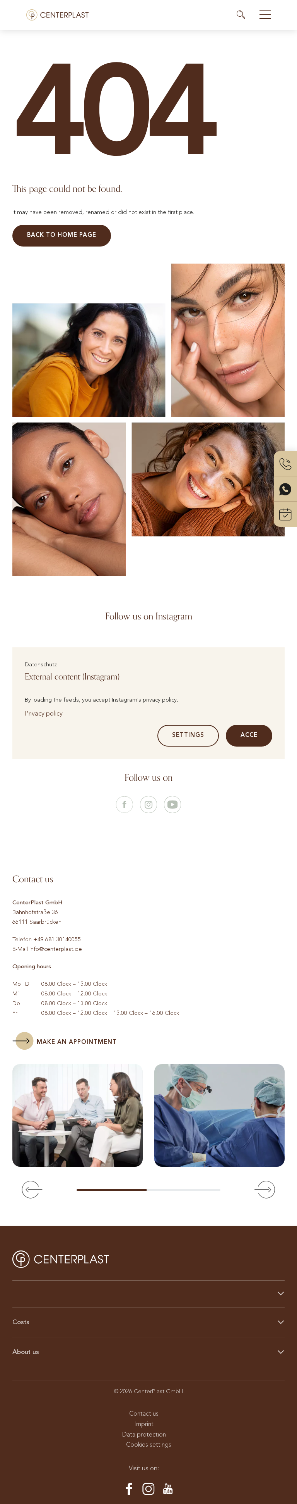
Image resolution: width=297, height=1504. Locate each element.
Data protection (144, 1434)
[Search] (244, 14)
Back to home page (61, 234)
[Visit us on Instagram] (148, 805)
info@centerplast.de (55, 948)
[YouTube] (168, 1489)
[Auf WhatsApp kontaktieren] (285, 489)
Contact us (144, 1413)
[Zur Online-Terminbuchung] (285, 514)
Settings (188, 734)
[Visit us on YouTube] (172, 805)
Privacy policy (44, 713)
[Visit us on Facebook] (124, 805)
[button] (32, 1190)
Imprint (144, 1424)
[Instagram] (148, 1489)
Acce (249, 734)
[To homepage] (57, 15)
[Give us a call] (285, 463)
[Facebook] (129, 1489)
